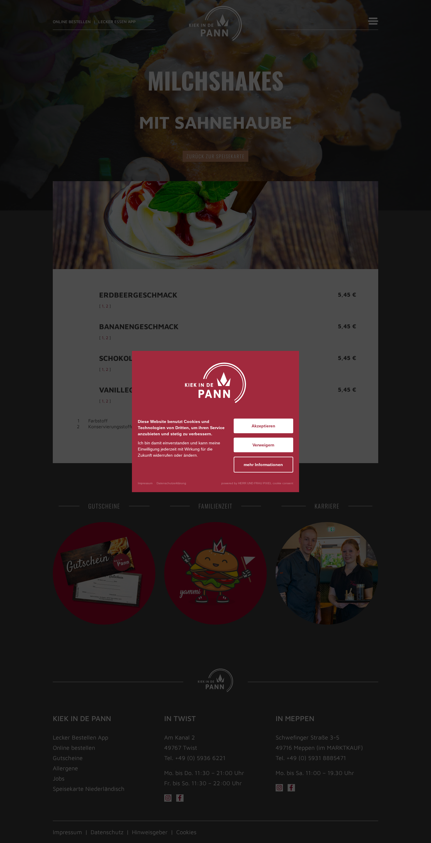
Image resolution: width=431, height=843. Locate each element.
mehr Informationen (263, 464)
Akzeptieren (263, 426)
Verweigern (263, 445)
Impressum (145, 483)
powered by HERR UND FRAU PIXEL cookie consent (257, 483)
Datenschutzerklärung (171, 483)
